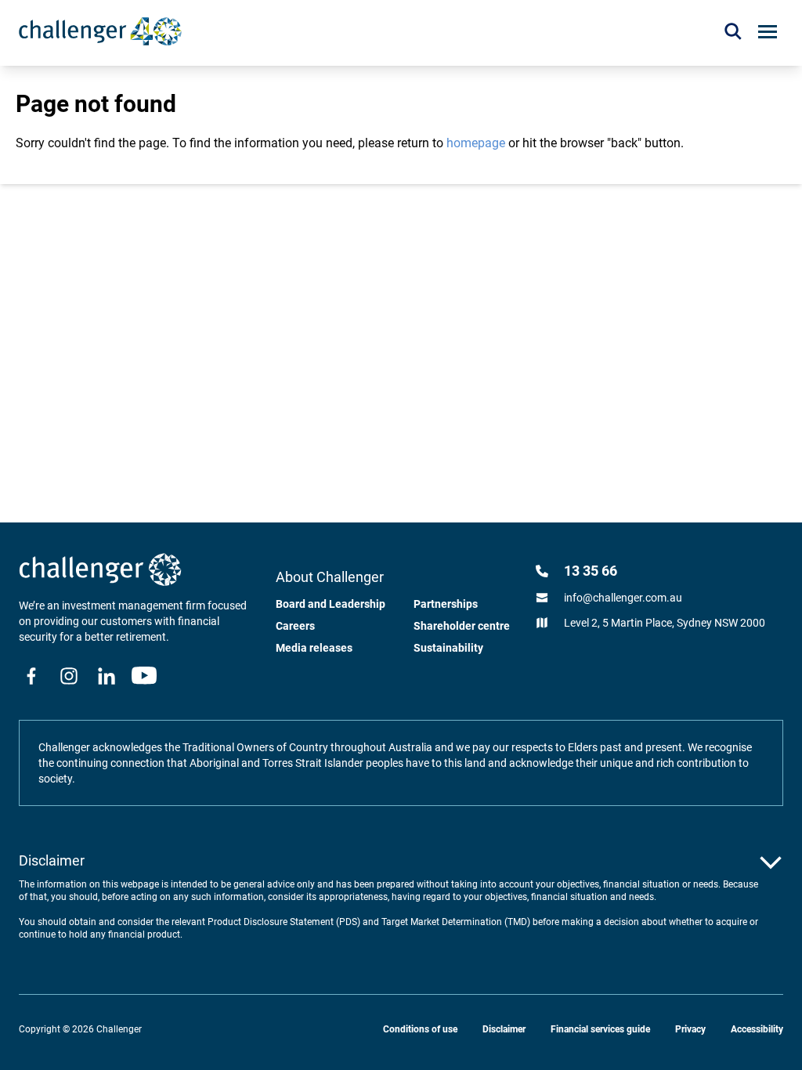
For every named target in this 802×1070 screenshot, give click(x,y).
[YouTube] (144, 676)
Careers (295, 626)
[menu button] (767, 31)
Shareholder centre (462, 626)
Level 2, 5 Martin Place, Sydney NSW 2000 (664, 622)
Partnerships (446, 604)
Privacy (690, 1029)
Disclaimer (504, 1029)
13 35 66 (590, 570)
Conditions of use (420, 1029)
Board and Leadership (330, 604)
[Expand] (770, 862)
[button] (733, 31)
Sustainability (448, 648)
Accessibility (757, 1029)
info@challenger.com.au (623, 597)
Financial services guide (600, 1029)
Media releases (314, 648)
